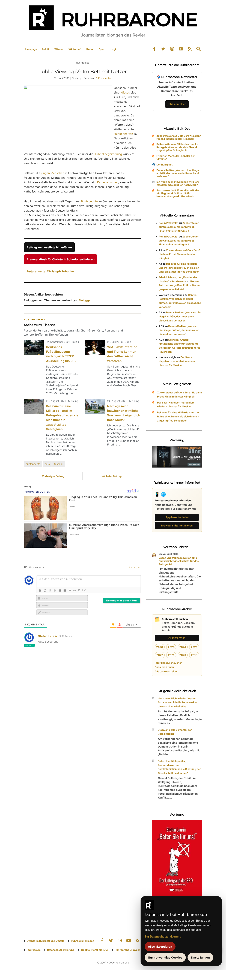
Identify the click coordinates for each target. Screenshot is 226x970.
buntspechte (33, 463)
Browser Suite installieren (177, 525)
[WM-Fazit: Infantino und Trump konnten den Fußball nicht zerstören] (95, 347)
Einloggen (85, 300)
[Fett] (40, 590)
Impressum (34, 949)
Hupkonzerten (123, 133)
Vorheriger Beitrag (53, 476)
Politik (45, 49)
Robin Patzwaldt (168, 222)
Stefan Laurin (47, 636)
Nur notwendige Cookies (165, 957)
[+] (84, 590)
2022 (159, 654)
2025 (171, 647)
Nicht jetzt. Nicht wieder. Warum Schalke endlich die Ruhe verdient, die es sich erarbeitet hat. (178, 702)
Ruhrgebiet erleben (82, 940)
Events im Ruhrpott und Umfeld (45, 940)
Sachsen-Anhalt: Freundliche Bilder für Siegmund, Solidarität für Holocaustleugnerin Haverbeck (177, 193)
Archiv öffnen (176, 637)
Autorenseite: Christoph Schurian (50, 271)
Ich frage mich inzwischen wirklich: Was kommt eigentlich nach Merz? (177, 183)
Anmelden (134, 567)
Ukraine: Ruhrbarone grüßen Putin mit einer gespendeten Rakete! (180, 285)
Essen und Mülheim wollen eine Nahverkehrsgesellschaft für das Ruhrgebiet (179, 561)
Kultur (90, 49)
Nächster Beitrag (112, 476)
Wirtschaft (75, 49)
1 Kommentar (103, 78)
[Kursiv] (45, 590)
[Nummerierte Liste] (59, 590)
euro (47, 463)
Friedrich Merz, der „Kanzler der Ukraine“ (175, 157)
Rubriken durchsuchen (168, 662)
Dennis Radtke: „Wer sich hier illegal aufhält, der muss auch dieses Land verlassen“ (178, 173)
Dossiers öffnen (164, 666)
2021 (171, 654)
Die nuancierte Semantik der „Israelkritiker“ (175, 731)
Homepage (30, 49)
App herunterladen (177, 517)
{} (79, 590)
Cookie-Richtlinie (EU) (94, 949)
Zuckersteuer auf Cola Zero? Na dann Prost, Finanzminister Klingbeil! (178, 137)
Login (114, 49)
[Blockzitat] (69, 590)
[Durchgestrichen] (54, 590)
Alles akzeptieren (160, 946)
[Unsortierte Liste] (64, 590)
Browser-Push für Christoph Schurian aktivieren (60, 259)
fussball (58, 463)
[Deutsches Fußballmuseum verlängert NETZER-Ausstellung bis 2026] (34, 347)
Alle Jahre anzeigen (166, 671)
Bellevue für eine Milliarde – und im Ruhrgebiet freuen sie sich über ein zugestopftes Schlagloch (177, 147)
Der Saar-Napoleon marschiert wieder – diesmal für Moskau (177, 361)
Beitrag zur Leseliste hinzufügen (49, 247)
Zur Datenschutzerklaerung (163, 936)
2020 (182, 654)
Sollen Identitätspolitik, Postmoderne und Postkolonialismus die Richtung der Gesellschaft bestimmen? (179, 767)
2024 (182, 647)
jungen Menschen (52, 173)
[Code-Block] (74, 590)
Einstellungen (200, 957)
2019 (194, 654)
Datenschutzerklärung (60, 949)
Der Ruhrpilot (164, 164)
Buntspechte (89, 201)
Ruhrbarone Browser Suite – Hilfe (134, 949)
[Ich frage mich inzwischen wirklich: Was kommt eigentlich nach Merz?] (95, 406)
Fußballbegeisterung (108, 154)
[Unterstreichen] (49, 590)
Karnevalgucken (107, 182)
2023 (194, 647)
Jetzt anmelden (177, 104)
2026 (159, 647)
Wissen (59, 49)
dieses (125, 92)
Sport (102, 49)
